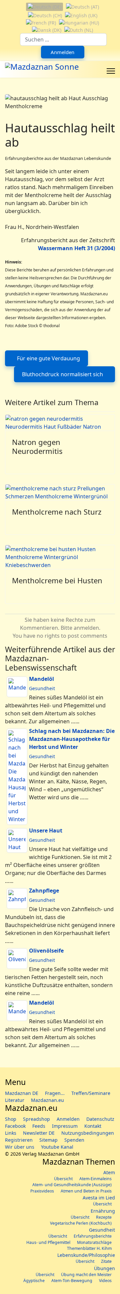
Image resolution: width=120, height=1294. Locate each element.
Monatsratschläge (94, 1242)
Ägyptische (34, 1280)
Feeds (38, 1126)
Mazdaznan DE (21, 1093)
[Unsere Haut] (17, 840)
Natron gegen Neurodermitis (37, 446)
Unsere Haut (45, 830)
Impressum (65, 1126)
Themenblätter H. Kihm (89, 1248)
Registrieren (19, 1140)
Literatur (14, 1100)
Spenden (74, 1140)
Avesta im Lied (99, 1197)
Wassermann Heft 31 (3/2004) (76, 248)
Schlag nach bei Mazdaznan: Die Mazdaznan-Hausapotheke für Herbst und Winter (72, 739)
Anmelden (62, 52)
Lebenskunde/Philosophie (86, 1255)
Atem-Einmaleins (95, 1179)
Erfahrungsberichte (93, 1236)
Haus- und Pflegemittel (48, 1242)
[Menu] (111, 71)
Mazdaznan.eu (47, 1100)
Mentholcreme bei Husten (57, 580)
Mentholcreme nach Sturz (56, 512)
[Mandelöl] (17, 687)
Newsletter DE (39, 1133)
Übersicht (63, 1179)
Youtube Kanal (57, 1147)
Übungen (104, 1268)
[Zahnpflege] (17, 898)
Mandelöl (41, 679)
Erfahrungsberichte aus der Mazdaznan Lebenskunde (58, 158)
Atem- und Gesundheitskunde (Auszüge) (72, 1184)
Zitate (106, 1261)
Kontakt (92, 1126)
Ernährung (103, 1211)
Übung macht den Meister (86, 1274)
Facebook (15, 1126)
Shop (10, 1119)
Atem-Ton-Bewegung (71, 1280)
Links (10, 1133)
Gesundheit (42, 688)
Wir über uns (19, 1147)
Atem (109, 1172)
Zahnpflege (44, 890)
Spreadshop (36, 1119)
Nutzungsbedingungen (87, 1133)
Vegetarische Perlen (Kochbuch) (81, 1223)
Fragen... (55, 1093)
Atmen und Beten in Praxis (86, 1191)
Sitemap (48, 1140)
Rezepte (104, 1217)
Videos (105, 1280)
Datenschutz (100, 1119)
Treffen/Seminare (90, 1093)
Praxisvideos (42, 1191)
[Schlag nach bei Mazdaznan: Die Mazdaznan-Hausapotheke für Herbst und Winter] (17, 777)
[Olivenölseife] (17, 958)
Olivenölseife (46, 950)
